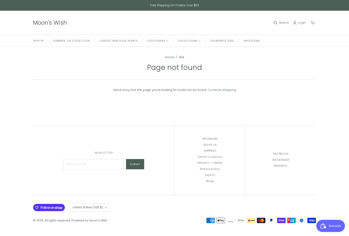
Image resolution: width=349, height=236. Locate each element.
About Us (210, 144)
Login (302, 23)
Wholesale (252, 41)
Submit (135, 164)
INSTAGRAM (280, 160)
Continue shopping (222, 90)
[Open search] (276, 23)
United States (88, 207)
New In (38, 41)
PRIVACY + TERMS (210, 163)
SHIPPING (210, 151)
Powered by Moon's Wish (89, 220)
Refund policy (210, 169)
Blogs (210, 181)
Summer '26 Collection (71, 41)
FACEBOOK (280, 154)
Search (284, 23)
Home (169, 57)
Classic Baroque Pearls (119, 41)
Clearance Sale (222, 41)
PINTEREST (280, 166)
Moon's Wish (50, 23)
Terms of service (210, 157)
